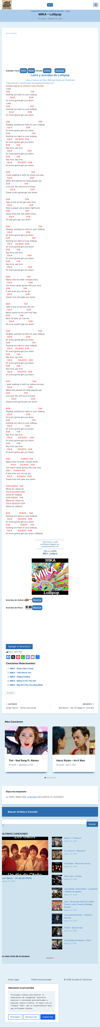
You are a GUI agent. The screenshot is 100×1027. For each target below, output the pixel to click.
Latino (47, 70)
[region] (32, 1003)
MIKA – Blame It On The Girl (23, 681)
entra (50, 5)
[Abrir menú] (95, 5)
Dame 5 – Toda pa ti (72, 838)
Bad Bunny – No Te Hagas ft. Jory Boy (76, 706)
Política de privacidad (41, 979)
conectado (32, 797)
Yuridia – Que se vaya (73, 927)
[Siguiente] (91, 751)
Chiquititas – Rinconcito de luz (77, 863)
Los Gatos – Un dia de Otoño (17, 878)
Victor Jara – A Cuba (72, 876)
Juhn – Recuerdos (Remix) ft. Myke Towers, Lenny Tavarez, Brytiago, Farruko (79, 904)
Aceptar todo (47, 1017)
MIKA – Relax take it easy (21, 668)
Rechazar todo (31, 1017)
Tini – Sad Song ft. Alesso (24, 760)
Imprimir (60, 70)
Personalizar (15, 1017)
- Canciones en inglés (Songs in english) (47, 11)
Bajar (31, 70)
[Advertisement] (50, 51)
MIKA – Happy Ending (20, 676)
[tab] (45, 777)
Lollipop (10, 693)
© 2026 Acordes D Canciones (78, 979)
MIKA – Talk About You (20, 672)
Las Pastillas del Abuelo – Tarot (77, 940)
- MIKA (67, 11)
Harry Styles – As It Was (70, 760)
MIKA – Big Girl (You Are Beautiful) (26, 685)
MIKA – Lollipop (50, 553)
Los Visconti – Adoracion (74, 851)
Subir (23, 70)
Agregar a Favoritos (19, 646)
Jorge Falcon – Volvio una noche (21, 706)
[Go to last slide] (9, 751)
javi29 (43, 18)
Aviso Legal (13, 979)
